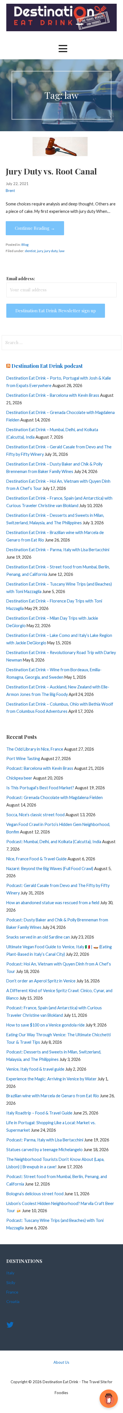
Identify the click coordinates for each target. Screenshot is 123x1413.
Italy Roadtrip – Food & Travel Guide (39, 1112)
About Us (61, 1362)
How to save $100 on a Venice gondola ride (45, 1025)
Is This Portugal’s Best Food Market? (40, 787)
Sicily (10, 1282)
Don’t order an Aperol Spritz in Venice (41, 980)
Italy (10, 1272)
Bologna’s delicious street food (35, 1193)
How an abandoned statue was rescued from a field (52, 902)
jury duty (50, 251)
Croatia (12, 1301)
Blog (25, 244)
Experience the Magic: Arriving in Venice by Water (51, 1078)
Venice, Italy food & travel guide (35, 1069)
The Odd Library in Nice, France (34, 749)
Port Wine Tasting (23, 758)
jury (40, 251)
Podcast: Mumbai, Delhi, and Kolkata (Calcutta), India (53, 841)
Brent (10, 190)
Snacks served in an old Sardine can (38, 937)
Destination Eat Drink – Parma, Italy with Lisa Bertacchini (57, 549)
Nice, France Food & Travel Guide (36, 858)
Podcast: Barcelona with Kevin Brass (39, 768)
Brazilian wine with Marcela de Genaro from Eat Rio (52, 1095)
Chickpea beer (19, 778)
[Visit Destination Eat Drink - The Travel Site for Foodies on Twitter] (10, 1326)
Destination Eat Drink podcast (47, 365)
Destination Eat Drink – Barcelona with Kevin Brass (52, 395)
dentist (30, 251)
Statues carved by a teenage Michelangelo (44, 1149)
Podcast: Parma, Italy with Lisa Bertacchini (44, 1139)
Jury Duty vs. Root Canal (51, 171)
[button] (63, 48)
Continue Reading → (35, 228)
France (12, 1292)
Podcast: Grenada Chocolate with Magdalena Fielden (54, 797)
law (61, 251)
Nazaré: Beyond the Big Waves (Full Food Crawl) (49, 868)
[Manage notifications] (109, 1400)
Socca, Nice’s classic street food (35, 814)
